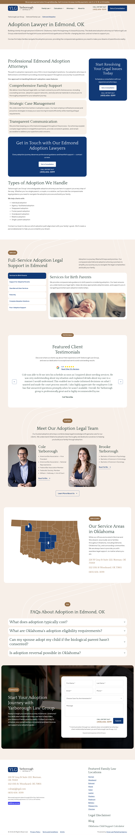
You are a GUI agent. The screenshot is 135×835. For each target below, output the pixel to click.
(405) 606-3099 (99, 9)
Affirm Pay (53, 2)
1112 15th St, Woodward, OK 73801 (24, 784)
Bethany (91, 803)
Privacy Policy (35, 832)
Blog (91, 821)
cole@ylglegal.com (17, 789)
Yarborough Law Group (16, 17)
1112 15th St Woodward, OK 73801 (105, 567)
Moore (90, 786)
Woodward (92, 780)
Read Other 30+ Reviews (70, 369)
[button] (14, 381)
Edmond (91, 783)
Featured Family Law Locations (102, 770)
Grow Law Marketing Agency (116, 832)
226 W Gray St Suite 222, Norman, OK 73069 (24, 778)
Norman (91, 777)
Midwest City (93, 806)
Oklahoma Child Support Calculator (106, 826)
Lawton (91, 793)
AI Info (62, 832)
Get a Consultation (117, 8)
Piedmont (91, 799)
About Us (81, 8)
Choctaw (91, 809)
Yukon (90, 790)
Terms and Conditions (50, 832)
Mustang (91, 796)
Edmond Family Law (33, 17)
